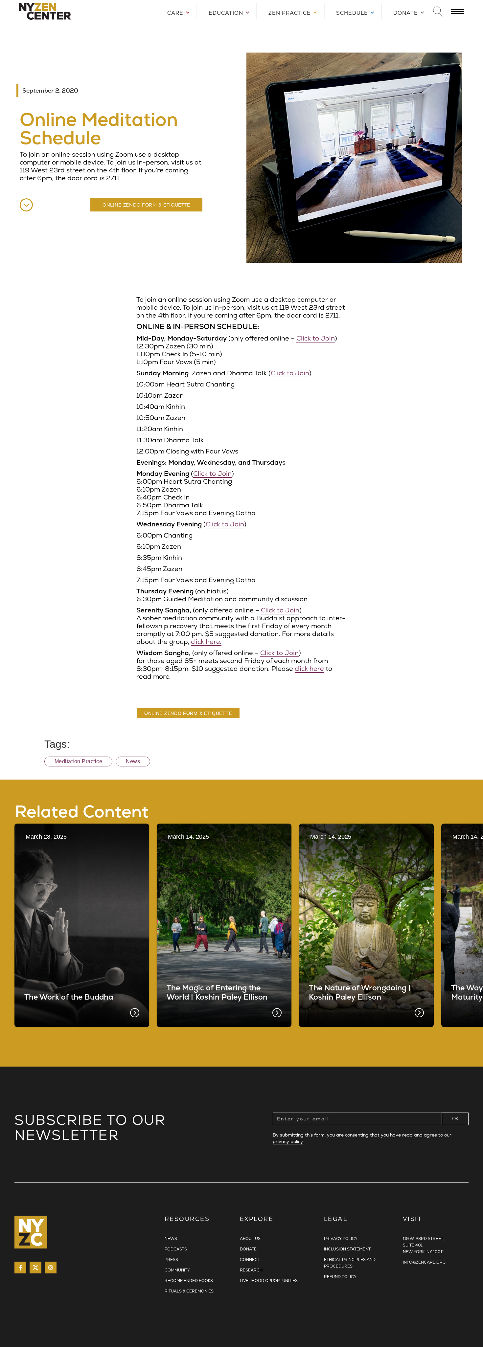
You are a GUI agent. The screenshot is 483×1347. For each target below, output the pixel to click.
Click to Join (315, 338)
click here (309, 668)
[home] (84, 11)
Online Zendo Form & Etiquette (146, 205)
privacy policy (288, 1141)
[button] (175, 11)
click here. (206, 641)
